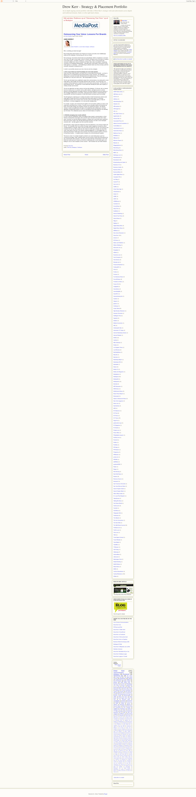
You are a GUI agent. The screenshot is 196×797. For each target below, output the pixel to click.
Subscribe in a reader (119, 777)
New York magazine (118, 401)
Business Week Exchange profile (121, 641)
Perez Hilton (116, 432)
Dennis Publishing (117, 213)
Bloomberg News (117, 150)
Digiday (115, 223)
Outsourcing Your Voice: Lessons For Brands (85, 34)
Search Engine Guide (118, 488)
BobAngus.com (117, 155)
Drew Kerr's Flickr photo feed (120, 637)
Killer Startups (116, 342)
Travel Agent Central (118, 537)
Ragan (115, 469)
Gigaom (115, 301)
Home (86, 154)
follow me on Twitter (118, 665)
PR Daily (115, 447)
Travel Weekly (116, 539)
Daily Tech (115, 208)
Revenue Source (117, 479)
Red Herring (116, 471)
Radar (114, 466)
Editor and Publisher (118, 242)
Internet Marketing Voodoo (119, 332)
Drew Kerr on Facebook (119, 634)
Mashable (115, 364)
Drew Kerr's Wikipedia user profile (121, 646)
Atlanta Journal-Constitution (120, 123)
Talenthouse (116, 498)
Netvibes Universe (117, 649)
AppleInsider (116, 116)
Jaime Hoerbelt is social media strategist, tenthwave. (83, 46)
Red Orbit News (117, 474)
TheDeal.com (116, 527)
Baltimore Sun (116, 133)
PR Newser (116, 449)
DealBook (115, 211)
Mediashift (115, 379)
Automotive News (117, 130)
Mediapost (74, 147)
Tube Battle (116, 542)
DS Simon (115, 240)
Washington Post (117, 559)
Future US (115, 284)
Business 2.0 (116, 164)
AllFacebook (116, 106)
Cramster (115, 203)
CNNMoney (116, 201)
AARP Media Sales (118, 91)
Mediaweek (116, 381)
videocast (115, 556)
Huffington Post (117, 315)
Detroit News (116, 218)
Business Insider (117, 167)
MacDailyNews (117, 352)
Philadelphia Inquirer (118, 435)
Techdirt (115, 508)
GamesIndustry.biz (118, 296)
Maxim (115, 366)
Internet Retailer (117, 335)
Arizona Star (116, 118)
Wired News (116, 566)
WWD (114, 569)
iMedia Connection (118, 323)
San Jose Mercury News (119, 486)
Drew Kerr (69, 147)
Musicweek (116, 396)
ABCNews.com (117, 94)
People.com (116, 430)
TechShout (116, 510)
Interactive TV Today (118, 330)
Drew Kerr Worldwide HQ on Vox (121, 651)
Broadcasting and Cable (119, 162)
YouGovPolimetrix (117, 574)
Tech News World (117, 503)
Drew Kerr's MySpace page (120, 654)
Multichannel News (118, 391)
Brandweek (116, 159)
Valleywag (115, 552)
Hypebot (115, 318)
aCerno (115, 96)
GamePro (115, 293)
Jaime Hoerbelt (68, 36)
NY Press (115, 415)
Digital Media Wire (117, 225)
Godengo (115, 306)
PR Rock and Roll (117, 627)
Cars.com (115, 184)
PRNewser (116, 454)
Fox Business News (118, 276)
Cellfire (115, 186)
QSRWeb (115, 461)
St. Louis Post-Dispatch (119, 496)
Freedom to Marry (117, 281)
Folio (114, 269)
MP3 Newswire (117, 386)
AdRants (115, 99)
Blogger (105, 794)
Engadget (115, 250)
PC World (115, 427)
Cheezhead (116, 191)
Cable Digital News (118, 174)
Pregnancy (116, 452)
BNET (114, 152)
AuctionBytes (116, 125)
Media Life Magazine (118, 371)
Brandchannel (116, 157)
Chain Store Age (117, 189)
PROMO (115, 459)
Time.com (115, 532)
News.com (116, 403)
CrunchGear (116, 206)
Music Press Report (118, 393)
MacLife (115, 354)
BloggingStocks (117, 145)
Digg (114, 220)
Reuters (115, 476)
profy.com (115, 457)
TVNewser (116, 547)
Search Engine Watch (118, 491)
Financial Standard (118, 264)
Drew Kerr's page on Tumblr (120, 656)
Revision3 (115, 481)
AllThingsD (116, 108)
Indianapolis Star (117, 327)
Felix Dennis (116, 259)
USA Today (116, 549)
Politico (115, 442)
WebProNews (116, 564)
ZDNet (115, 576)
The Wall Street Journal (119, 525)
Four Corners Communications (120, 622)
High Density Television (119, 310)
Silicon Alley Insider (118, 493)
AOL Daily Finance (117, 113)
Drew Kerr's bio (117, 624)
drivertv (115, 237)
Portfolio (115, 444)
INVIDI (115, 337)
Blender (115, 142)
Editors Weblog (117, 245)
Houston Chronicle (117, 313)
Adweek (115, 103)
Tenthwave (79, 147)
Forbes (115, 272)
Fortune (115, 274)
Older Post (106, 154)
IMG (114, 325)
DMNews (115, 230)
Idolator (115, 320)
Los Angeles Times (118, 347)
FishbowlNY (116, 267)
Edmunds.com (116, 247)
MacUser (115, 357)
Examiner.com (116, 255)
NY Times (115, 418)
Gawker (115, 298)
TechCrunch (116, 505)
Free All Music (116, 279)
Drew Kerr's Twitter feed (119, 629)
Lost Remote (116, 349)
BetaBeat (115, 135)
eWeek (115, 252)
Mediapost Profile (117, 644)
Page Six (115, 420)
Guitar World (116, 308)
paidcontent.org (117, 423)
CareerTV (115, 181)
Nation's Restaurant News (119, 398)
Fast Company (117, 257)
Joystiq (115, 340)
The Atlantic (116, 518)
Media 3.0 (115, 369)
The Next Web (116, 522)
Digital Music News (118, 228)
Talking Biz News (117, 500)
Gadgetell (115, 286)
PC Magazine (116, 425)
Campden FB (116, 177)
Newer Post (67, 154)
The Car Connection (118, 520)
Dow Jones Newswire (118, 233)
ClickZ (114, 194)
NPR (114, 408)
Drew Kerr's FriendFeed (119, 632)
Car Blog (115, 179)
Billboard (115, 138)
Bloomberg (116, 147)
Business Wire (116, 169)
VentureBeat (116, 554)
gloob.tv (115, 303)
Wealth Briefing (117, 561)
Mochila (115, 384)
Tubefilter (115, 544)
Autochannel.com (117, 128)
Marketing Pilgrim (117, 359)
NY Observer (116, 410)
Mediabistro (116, 374)
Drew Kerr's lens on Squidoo (120, 639)
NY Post (115, 413)
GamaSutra (116, 289)
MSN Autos (116, 388)
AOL (114, 111)
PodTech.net (116, 437)
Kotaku (115, 345)
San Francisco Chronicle (119, 483)
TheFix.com (116, 530)
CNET (114, 198)
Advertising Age (117, 101)
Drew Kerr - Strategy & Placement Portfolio (94, 6)
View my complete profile (119, 35)
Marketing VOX (117, 362)
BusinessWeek (117, 172)
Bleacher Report (117, 140)
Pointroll (115, 440)
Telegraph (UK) (117, 513)
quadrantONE (116, 464)
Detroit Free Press (117, 216)
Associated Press (117, 121)
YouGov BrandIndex (118, 571)
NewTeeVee (116, 405)
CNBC (114, 196)
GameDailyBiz (116, 291)
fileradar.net (116, 262)
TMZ (114, 535)
